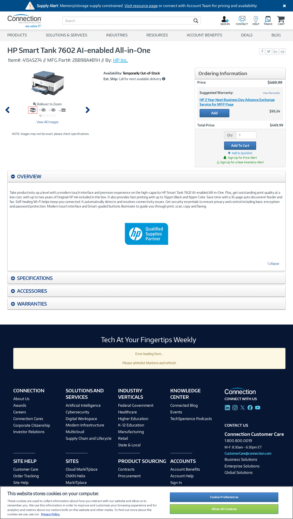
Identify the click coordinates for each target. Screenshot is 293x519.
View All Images (47, 122)
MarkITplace (76, 482)
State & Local (129, 445)
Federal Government (135, 405)
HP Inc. (120, 60)
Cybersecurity (77, 412)
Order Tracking (26, 476)
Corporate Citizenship (31, 425)
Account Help (182, 476)
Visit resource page (141, 5)
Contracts (126, 469)
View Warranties (271, 93)
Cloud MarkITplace (82, 469)
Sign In (176, 482)
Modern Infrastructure (85, 425)
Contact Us (236, 425)
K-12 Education (131, 425)
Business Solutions (241, 459)
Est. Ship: (110, 79)
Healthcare (127, 412)
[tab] (146, 176)
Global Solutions (239, 472)
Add (214, 113)
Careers (19, 412)
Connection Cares (28, 418)
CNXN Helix (75, 476)
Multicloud (75, 431)
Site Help (21, 482)
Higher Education (133, 418)
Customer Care (25, 469)
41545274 (32, 60)
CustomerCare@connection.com (248, 453)
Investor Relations (29, 431)
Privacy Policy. (50, 514)
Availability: (112, 73)
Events (176, 412)
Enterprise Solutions (242, 466)
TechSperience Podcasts (191, 418)
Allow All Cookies (224, 509)
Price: (201, 82)
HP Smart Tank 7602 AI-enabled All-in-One (78, 50)
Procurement (129, 476)
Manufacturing (131, 431)
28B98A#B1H (86, 60)
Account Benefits (185, 469)
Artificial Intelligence (83, 405)
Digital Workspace (81, 418)
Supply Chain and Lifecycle (88, 438)
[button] (8, 110)
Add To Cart (240, 146)
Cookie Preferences (224, 497)
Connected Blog (184, 405)
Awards (19, 405)
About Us (21, 398)
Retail (123, 438)
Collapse (273, 263)
